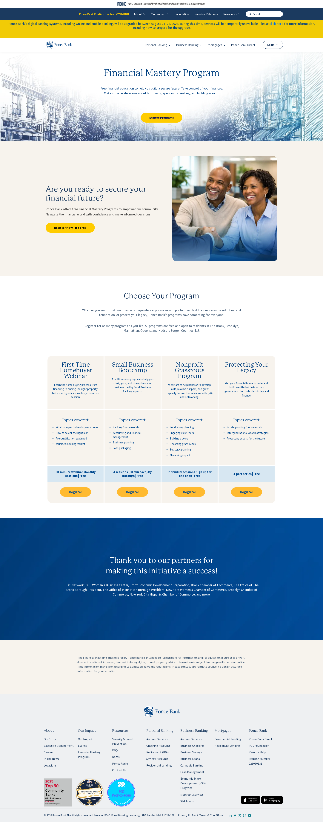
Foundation (182, 14)
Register (75, 492)
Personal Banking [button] (159, 730)
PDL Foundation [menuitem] (259, 745)
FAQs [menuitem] (115, 750)
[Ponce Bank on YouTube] (249, 815)
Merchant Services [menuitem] (192, 794)
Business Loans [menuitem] (190, 759)
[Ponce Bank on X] (240, 815)
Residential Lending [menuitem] (159, 765)
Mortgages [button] (223, 730)
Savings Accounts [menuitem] (157, 759)
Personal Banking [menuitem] (156, 45)
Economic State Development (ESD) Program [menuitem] (193, 783)
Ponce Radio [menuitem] (120, 763)
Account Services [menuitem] (157, 739)
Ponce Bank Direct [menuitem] (243, 45)
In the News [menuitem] (51, 759)
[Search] (250, 14)
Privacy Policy (187, 815)
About (138, 14)
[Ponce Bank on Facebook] (235, 815)
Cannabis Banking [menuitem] (191, 765)
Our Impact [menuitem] (85, 739)
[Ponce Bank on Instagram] (244, 815)
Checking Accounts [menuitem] (158, 745)
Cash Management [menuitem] (192, 772)
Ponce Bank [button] (258, 730)
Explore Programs (161, 117)
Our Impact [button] (87, 730)
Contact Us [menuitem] (119, 770)
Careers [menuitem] (48, 752)
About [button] (49, 730)
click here (276, 23)
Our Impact (158, 14)
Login (271, 44)
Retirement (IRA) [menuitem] (157, 752)
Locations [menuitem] (50, 765)
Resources (230, 14)
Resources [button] (120, 730)
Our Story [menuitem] (50, 739)
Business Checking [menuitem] (192, 745)
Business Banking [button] (194, 730)
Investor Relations (206, 14)
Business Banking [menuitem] (187, 45)
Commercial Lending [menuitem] (228, 739)
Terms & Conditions (211, 815)
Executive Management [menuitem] (59, 745)
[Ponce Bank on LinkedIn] (230, 815)
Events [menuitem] (82, 745)
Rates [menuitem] (116, 757)
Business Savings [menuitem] (191, 752)
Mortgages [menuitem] (214, 45)
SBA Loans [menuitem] (187, 801)
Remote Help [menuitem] (257, 752)
